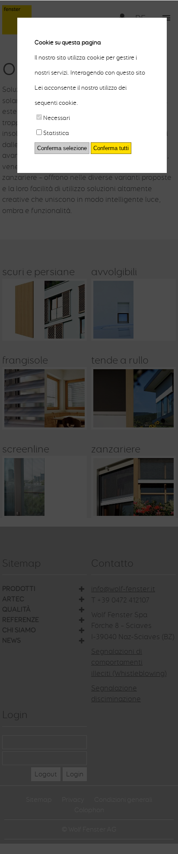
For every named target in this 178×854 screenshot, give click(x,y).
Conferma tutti (111, 148)
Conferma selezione (62, 148)
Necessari (56, 118)
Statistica (56, 133)
